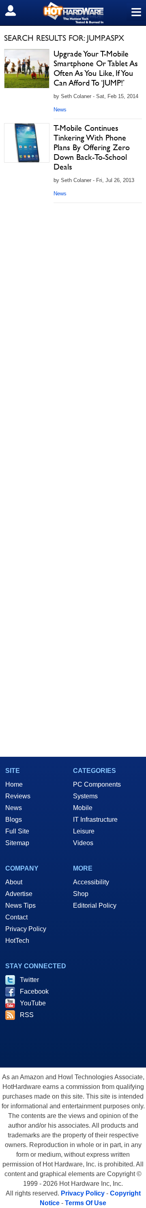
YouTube (33, 1003)
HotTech (17, 940)
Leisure (83, 831)
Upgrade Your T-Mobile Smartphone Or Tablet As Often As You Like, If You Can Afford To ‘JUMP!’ (96, 68)
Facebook (34, 991)
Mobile (82, 807)
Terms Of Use (85, 1203)
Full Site (17, 831)
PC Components (97, 784)
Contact (16, 917)
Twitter (29, 979)
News (60, 110)
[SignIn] (15, 10)
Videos (83, 843)
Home (14, 784)
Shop (80, 893)
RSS (27, 1014)
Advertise (18, 893)
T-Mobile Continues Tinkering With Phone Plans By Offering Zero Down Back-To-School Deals (92, 147)
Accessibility (91, 882)
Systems (85, 796)
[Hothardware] (73, 12)
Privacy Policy (25, 928)
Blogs (13, 819)
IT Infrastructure (95, 819)
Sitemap (17, 843)
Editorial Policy (94, 905)
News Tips (20, 905)
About (13, 882)
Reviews (17, 796)
